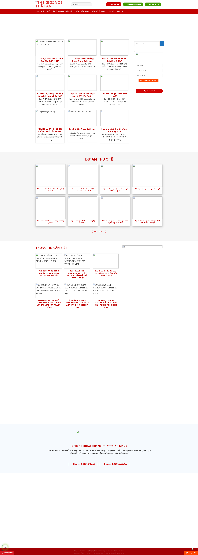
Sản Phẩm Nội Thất (65, 11)
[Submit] (90, 4)
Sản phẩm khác (82, 11)
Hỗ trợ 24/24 (191, 553)
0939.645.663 (7, 553)
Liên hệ (120, 11)
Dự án (103, 11)
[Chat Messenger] (194, 549)
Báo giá (95, 11)
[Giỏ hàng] (161, 11)
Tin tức (111, 11)
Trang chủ (40, 11)
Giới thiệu (51, 11)
